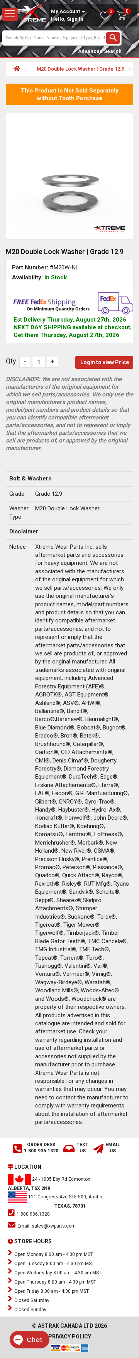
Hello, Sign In (67, 19)
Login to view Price (104, 362)
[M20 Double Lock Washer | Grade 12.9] (69, 176)
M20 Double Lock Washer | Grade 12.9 (80, 69)
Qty (11, 361)
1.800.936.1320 (32, 1214)
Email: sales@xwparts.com (46, 1226)
